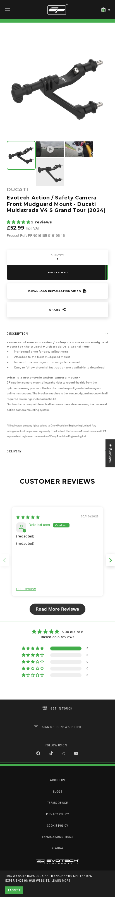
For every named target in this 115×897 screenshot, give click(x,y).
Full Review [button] (26, 589)
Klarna (57, 848)
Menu (7, 10)
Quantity (57, 255)
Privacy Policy (57, 814)
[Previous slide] (4, 560)
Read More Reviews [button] (57, 609)
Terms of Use (57, 802)
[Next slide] (110, 560)
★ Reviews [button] (110, 453)
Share (55, 309)
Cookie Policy (57, 825)
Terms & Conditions (57, 836)
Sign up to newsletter (61, 727)
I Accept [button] (14, 890)
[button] (19, 222)
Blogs (58, 791)
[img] (28, 517)
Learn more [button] (61, 880)
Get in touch (62, 708)
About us (57, 780)
